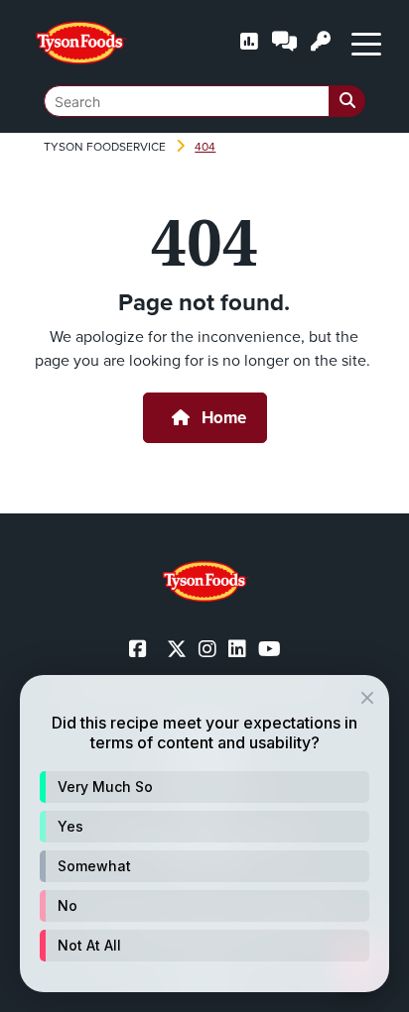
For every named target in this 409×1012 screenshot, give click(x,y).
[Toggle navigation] (366, 42)
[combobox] (204, 101)
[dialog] (204, 833)
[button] (204, 787)
